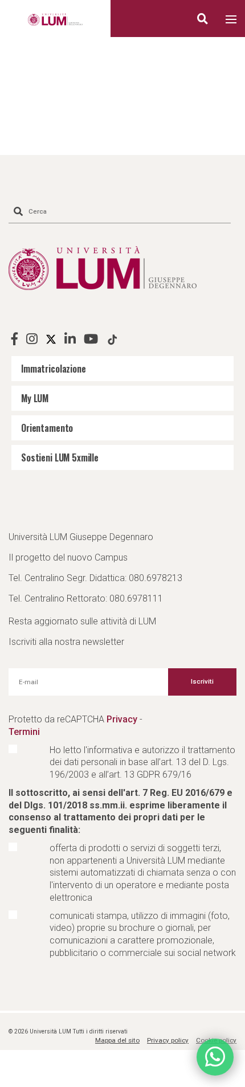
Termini (24, 731)
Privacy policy (168, 1040)
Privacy (122, 719)
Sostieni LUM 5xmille (60, 457)
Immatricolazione (53, 368)
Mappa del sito (117, 1040)
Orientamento (47, 428)
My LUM (34, 398)
